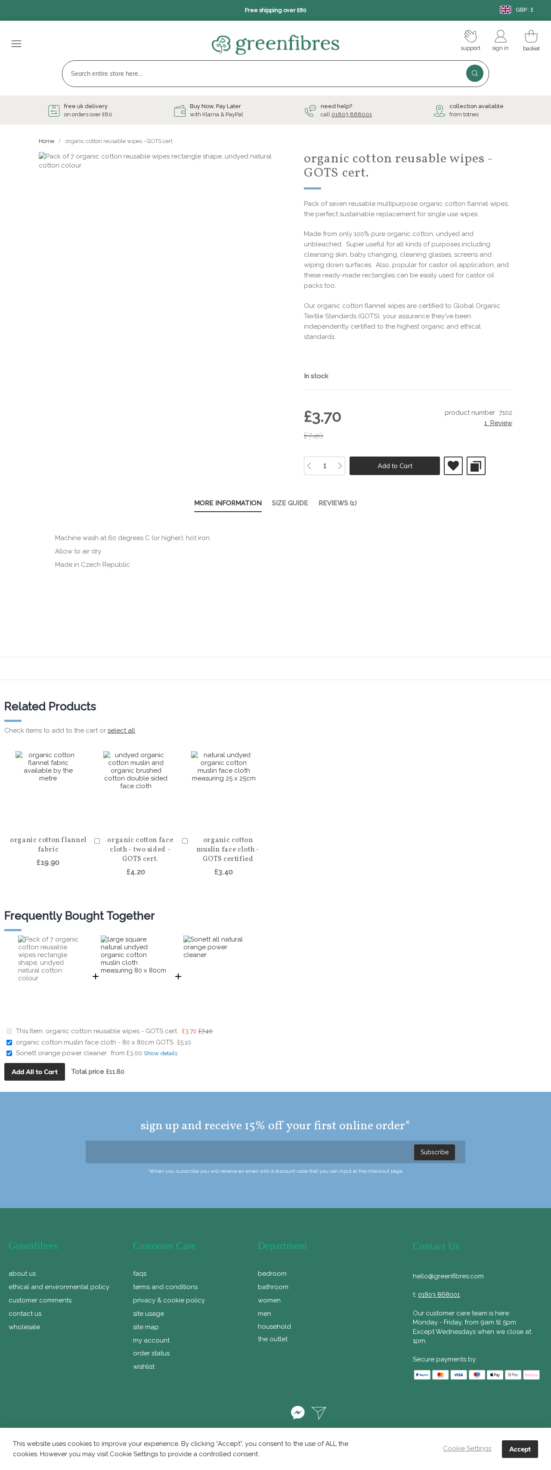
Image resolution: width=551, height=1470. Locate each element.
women (269, 1300)
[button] (52, 819)
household (274, 1326)
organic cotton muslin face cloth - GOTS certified (228, 850)
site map (146, 1327)
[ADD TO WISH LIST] (453, 466)
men (264, 1314)
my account (151, 1340)
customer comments (40, 1300)
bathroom (273, 1287)
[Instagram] (275, 1414)
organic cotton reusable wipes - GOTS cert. (113, 1031)
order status (151, 1353)
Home (46, 141)
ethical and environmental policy (59, 1287)
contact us (25, 1314)
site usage (148, 1314)
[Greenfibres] (275, 45)
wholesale (24, 1327)
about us (22, 1273)
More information (228, 503)
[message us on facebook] (298, 1414)
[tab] (228, 503)
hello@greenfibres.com (448, 1276)
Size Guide (290, 503)
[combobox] (275, 73)
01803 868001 (351, 114)
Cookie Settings (467, 1448)
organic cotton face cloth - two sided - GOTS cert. (140, 850)
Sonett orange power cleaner (61, 1053)
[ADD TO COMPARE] (476, 466)
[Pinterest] (251, 1414)
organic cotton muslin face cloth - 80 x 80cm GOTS (94, 1042)
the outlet (273, 1339)
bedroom (272, 1273)
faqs (139, 1273)
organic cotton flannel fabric (48, 845)
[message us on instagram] (319, 1414)
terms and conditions (165, 1287)
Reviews (337, 503)
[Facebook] (226, 1414)
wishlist (144, 1367)
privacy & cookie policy (169, 1300)
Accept (520, 1449)
